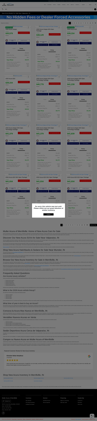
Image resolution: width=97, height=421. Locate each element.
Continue (48, 214)
